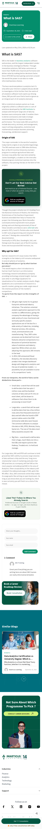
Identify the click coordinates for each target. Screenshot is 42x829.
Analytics (5, 777)
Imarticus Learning (16, 25)
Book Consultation (14, 593)
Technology (7, 780)
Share (30, 37)
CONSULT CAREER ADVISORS (18, 714)
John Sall (30, 228)
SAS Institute (28, 109)
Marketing (6, 784)
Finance (5, 773)
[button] (24, 679)
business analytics (23, 61)
